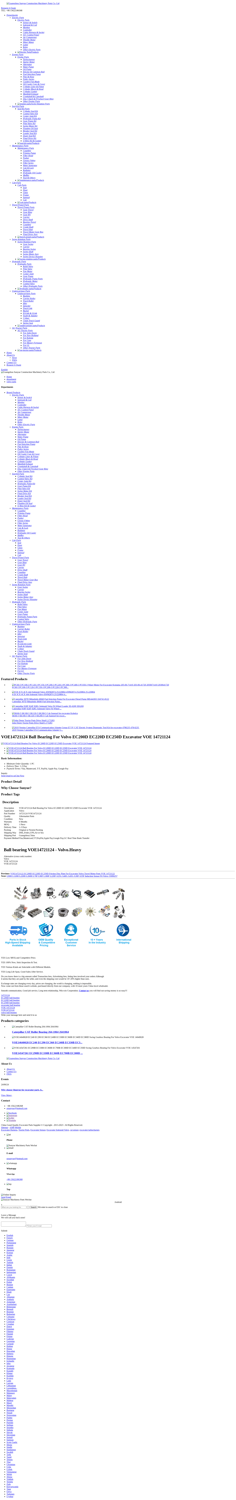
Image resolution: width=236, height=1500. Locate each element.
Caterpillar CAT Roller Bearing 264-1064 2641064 (40, 1032)
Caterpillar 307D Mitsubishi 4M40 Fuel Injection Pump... (36, 701)
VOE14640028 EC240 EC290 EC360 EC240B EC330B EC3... (47, 1042)
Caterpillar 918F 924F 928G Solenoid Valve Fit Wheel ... (36, 709)
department (11, 379)
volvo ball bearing (9, 1012)
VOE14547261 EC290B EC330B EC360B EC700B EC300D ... (47, 1053)
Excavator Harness (9, 1130)
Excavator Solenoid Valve (58, 1130)
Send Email (6, 1197)
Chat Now (19, 776)
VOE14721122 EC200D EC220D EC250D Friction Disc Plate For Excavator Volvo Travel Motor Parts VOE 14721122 (62, 873)
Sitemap (4, 1127)
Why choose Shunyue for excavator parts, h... (22, 1090)
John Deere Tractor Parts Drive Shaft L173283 (32, 723)
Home (9, 377)
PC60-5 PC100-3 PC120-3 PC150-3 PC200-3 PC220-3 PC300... (40, 687)
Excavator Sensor (37, 1130)
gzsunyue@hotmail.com (17, 1108)
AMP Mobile (15, 1127)
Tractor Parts (23, 1130)
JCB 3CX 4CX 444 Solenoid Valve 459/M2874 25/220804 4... (39, 694)
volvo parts (11, 382)
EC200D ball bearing (10, 998)
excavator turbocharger (89, 1130)
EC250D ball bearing (10, 1003)
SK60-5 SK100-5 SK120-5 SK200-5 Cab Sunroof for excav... (39, 716)
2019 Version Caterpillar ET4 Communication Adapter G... (37, 730)
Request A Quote (8, 8)
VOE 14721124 (8, 1007)
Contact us (84, 990)
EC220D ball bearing (10, 1000)
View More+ (6, 1095)
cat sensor (74, 1130)
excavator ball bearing (10, 1005)
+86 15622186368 (15, 1179)
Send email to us (8, 776)
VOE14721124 (7, 1010)
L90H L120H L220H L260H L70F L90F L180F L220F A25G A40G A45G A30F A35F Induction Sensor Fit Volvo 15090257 (62, 876)
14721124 (5, 995)
